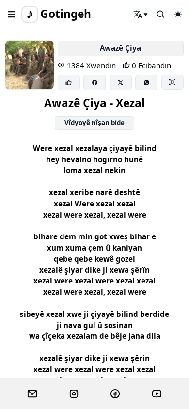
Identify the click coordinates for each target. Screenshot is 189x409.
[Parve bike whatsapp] (146, 82)
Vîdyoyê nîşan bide (94, 122)
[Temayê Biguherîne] (178, 14)
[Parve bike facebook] (94, 82)
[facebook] (115, 394)
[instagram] (74, 394)
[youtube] (156, 394)
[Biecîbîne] (69, 82)
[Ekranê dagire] (172, 82)
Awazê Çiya (120, 48)
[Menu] (11, 14)
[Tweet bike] (121, 82)
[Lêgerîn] (141, 14)
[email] (32, 394)
